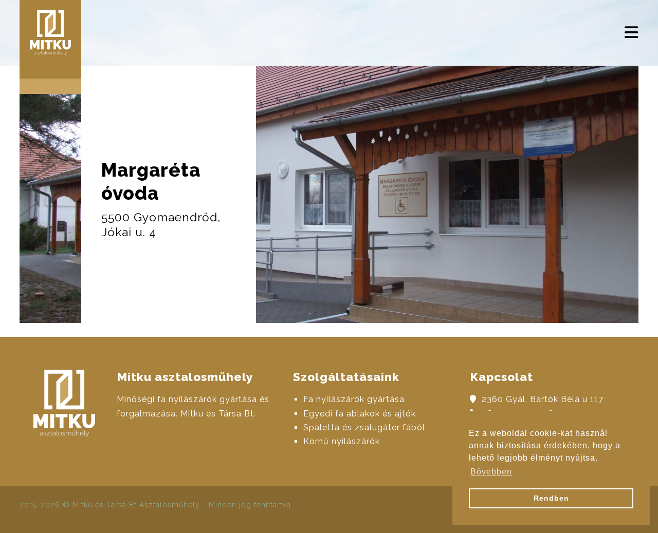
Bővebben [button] (491, 471)
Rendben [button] (551, 498)
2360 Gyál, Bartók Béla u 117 (543, 399)
